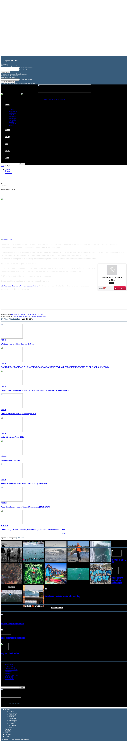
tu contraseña (23, 70)
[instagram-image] (11, 551)
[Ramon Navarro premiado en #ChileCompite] (115, 574)
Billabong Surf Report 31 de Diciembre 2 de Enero (27, 314)
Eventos (11, 109)
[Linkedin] (25, 192)
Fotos (6, 144)
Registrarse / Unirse (11, 61)
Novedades (12, 120)
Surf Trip (7, 137)
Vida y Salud (13, 118)
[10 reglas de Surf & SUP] (117, 556)
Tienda (7, 158)
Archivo (11, 125)
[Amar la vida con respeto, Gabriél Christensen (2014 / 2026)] (12, 501)
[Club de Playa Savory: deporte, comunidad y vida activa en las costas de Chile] (12, 524)
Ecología (11, 115)
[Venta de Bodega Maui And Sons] (6, 620)
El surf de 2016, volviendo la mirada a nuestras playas (29, 316)
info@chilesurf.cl (14, 703)
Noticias (7, 105)
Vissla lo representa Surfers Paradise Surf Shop (62, 596)
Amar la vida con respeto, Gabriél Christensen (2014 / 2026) (25, 507)
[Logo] (11, 99)
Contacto (7, 151)
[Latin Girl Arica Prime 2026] (12, 431)
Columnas (7, 130)
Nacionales (12, 113)
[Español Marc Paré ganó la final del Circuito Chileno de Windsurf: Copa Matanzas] (12, 384)
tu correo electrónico (25, 79)
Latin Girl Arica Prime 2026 (12, 437)
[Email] (33, 192)
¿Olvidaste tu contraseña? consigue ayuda (14, 74)
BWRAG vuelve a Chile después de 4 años (18, 344)
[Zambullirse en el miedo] (12, 454)
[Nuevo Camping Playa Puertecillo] (6, 634)
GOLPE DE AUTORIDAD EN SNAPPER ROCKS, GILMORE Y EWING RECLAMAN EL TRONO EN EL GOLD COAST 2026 (55, 367)
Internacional (13, 111)
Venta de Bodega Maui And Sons (12, 624)
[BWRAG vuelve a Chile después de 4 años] (12, 338)
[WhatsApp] (18, 192)
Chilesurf (4, 185)
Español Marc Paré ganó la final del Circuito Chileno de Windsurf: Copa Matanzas (35, 390)
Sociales (11, 122)
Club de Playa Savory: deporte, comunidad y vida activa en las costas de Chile (33, 530)
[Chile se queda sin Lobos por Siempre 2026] (12, 408)
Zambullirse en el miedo (10, 460)
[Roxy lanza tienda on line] (5, 649)
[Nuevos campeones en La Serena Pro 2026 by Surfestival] (12, 478)
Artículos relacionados (10, 319)
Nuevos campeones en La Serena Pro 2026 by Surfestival (24, 483)
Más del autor (28, 319)
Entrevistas (12, 116)
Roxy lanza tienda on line (10, 653)
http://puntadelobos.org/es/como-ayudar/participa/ (19, 286)
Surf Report (12, 123)
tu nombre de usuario (26, 68)
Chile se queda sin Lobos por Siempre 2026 (18, 414)
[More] (40, 192)
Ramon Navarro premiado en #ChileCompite (117, 580)
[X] (11, 192)
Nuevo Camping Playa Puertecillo (13, 638)
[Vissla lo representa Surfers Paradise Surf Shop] (50, 592)
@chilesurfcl (20, 538)
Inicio (2, 166)
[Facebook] (4, 192)
